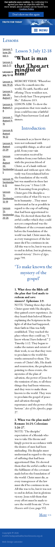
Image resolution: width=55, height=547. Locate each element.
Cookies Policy (26, 9)
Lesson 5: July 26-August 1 (8, 94)
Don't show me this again (26, 14)
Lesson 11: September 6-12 (9, 182)
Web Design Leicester (12, 542)
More (43, 514)
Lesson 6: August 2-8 (8, 107)
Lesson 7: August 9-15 (8, 120)
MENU (43, 30)
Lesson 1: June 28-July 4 (7, 52)
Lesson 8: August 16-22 (8, 133)
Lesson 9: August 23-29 (8, 146)
